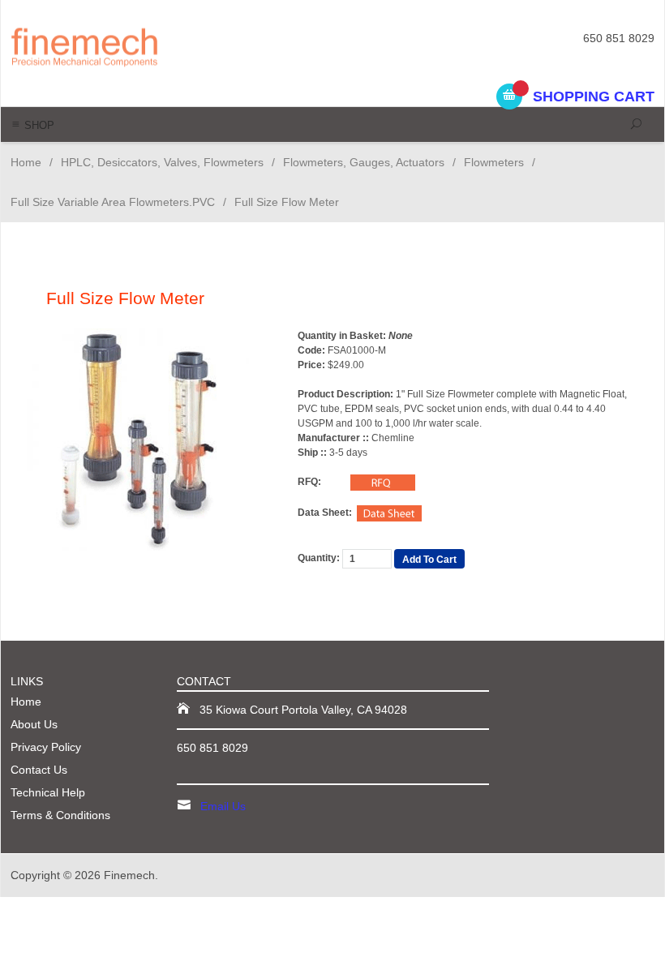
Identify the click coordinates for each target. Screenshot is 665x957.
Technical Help (48, 792)
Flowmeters (494, 162)
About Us (34, 724)
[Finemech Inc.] (133, 46)
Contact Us (39, 769)
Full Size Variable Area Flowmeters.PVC (113, 201)
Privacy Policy (46, 746)
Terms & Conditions (60, 815)
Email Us (223, 806)
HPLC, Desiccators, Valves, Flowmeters (162, 162)
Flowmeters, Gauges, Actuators (363, 162)
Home (26, 162)
